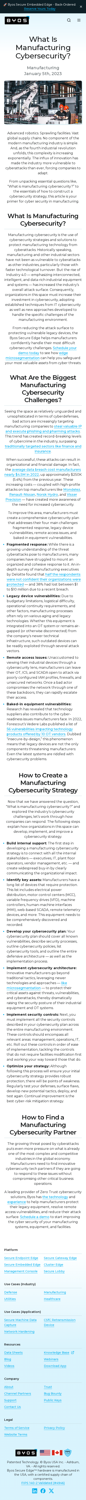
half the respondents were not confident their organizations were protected (44, 579)
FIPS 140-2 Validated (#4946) (43, 1483)
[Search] (69, 20)
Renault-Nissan (22, 495)
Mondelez (71, 490)
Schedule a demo (34, 1217)
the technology (55, 1197)
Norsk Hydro (47, 495)
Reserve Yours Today (40, 9)
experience (16, 1202)
